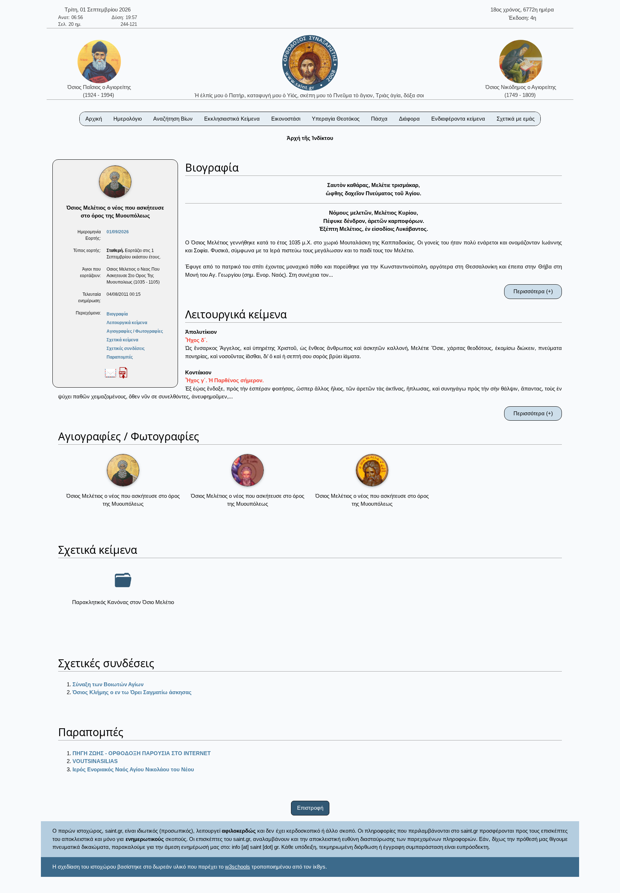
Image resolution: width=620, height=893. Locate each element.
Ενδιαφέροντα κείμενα (458, 119)
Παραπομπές (120, 357)
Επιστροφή (310, 808)
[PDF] (123, 372)
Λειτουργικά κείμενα (127, 322)
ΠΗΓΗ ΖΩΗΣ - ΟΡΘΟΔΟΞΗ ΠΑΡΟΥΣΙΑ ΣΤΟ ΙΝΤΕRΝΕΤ (141, 753)
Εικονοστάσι (285, 119)
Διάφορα (409, 119)
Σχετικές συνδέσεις (126, 348)
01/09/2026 (118, 231)
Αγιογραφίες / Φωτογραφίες (135, 331)
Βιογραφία (117, 314)
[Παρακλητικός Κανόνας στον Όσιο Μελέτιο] (123, 580)
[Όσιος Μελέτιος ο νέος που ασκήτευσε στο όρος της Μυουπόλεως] (123, 470)
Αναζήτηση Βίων (173, 119)
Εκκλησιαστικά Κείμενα (232, 119)
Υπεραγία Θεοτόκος (336, 119)
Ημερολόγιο (127, 119)
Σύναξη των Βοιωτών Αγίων (108, 684)
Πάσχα (379, 119)
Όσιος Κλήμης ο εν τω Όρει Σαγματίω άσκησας (132, 692)
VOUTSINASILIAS (95, 761)
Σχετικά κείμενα (122, 339)
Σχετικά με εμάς (516, 119)
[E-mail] (110, 372)
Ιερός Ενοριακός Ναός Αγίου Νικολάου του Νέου (133, 769)
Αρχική (93, 119)
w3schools (237, 867)
